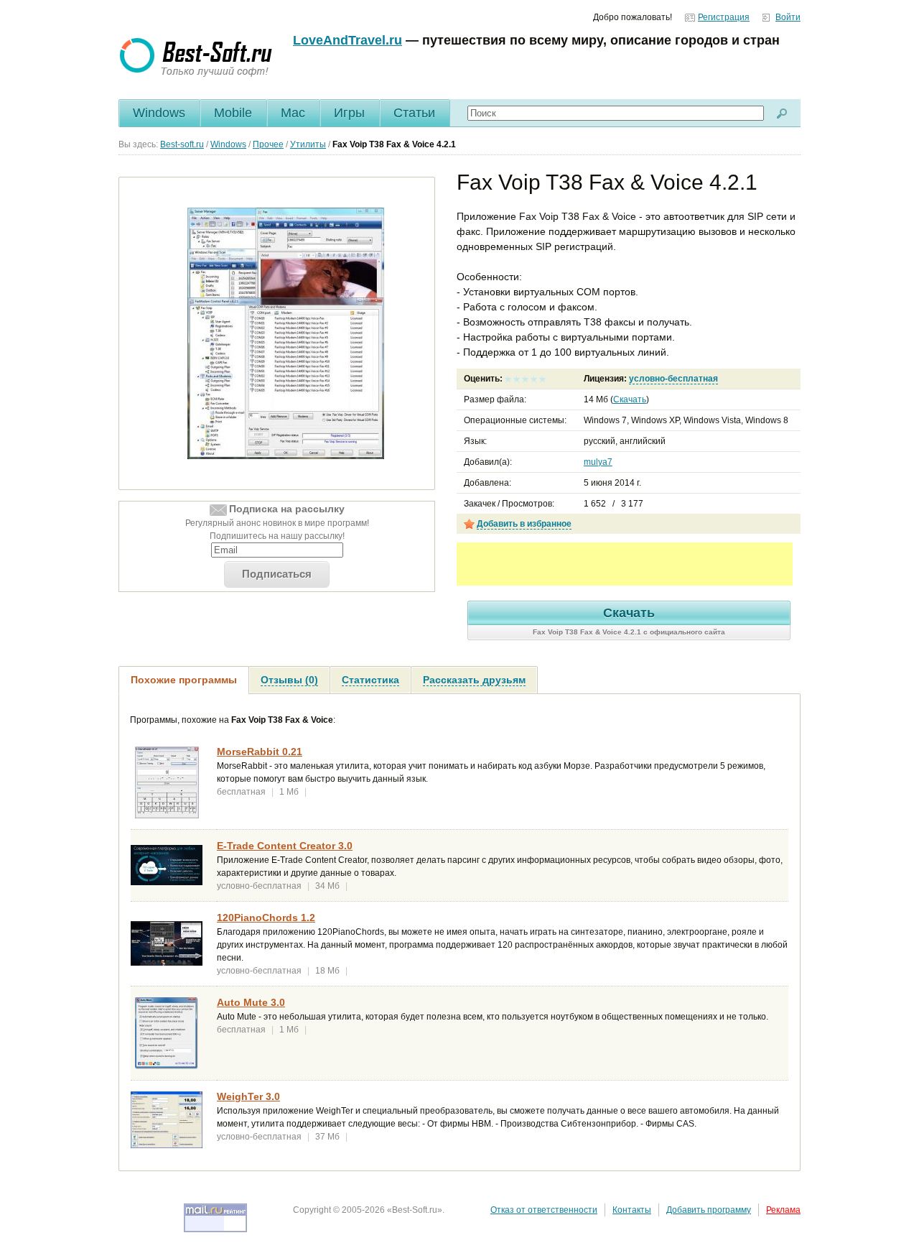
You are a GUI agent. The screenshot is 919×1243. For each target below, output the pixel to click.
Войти (788, 17)
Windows (159, 113)
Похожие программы (184, 679)
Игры (349, 113)
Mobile (233, 113)
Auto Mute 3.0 (251, 1002)
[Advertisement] (625, 564)
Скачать (629, 399)
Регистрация (724, 17)
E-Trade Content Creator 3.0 (285, 845)
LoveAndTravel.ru (347, 40)
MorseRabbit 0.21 (259, 751)
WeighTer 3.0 (248, 1096)
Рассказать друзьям (474, 679)
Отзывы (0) (289, 679)
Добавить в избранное (524, 524)
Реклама (783, 1210)
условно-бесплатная (673, 379)
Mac (293, 113)
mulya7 (598, 462)
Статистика (370, 679)
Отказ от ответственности (543, 1210)
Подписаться (277, 574)
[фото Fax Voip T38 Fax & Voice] (285, 333)
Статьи (414, 113)
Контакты (631, 1210)
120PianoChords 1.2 (266, 917)
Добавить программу (708, 1210)
